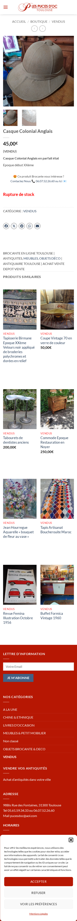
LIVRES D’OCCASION (18, 725)
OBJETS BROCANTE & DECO (24, 749)
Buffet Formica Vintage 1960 (51, 615)
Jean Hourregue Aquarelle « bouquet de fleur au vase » (18, 532)
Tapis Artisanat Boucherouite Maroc (55, 529)
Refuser (38, 893)
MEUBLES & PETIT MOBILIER (24, 733)
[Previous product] (42, 28)
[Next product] (34, 28)
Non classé (10, 741)
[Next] (67, 71)
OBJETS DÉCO (50, 258)
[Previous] (9, 71)
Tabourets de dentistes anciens (16, 440)
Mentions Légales (38, 913)
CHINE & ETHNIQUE (18, 717)
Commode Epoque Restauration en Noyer (54, 442)
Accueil (19, 21)
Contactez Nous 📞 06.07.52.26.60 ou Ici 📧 (38, 181)
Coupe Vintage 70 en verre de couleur (56, 340)
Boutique (38, 21)
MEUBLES (30, 258)
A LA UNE (10, 709)
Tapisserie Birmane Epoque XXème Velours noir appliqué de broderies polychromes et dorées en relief (19, 349)
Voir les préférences (38, 904)
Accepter (38, 881)
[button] (71, 840)
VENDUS (58, 21)
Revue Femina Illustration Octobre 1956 (18, 618)
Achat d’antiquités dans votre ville (27, 779)
